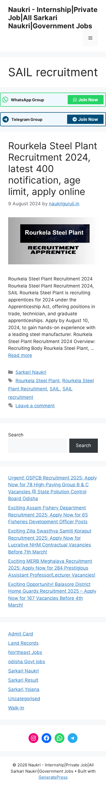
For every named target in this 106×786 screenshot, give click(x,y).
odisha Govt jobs (26, 661)
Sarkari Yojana (23, 689)
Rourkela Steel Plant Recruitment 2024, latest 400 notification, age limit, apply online (52, 168)
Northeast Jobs (25, 652)
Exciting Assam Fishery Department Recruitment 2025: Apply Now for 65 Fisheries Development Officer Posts (48, 514)
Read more (20, 355)
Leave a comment (35, 405)
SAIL (55, 389)
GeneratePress (53, 777)
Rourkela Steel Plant (37, 380)
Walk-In (16, 708)
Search (15, 435)
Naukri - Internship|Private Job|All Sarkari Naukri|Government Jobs (53, 17)
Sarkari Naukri (30, 372)
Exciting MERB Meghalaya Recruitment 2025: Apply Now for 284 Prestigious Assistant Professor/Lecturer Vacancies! (51, 568)
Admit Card (20, 634)
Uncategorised (24, 698)
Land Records (23, 643)
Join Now (88, 99)
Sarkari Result (23, 680)
